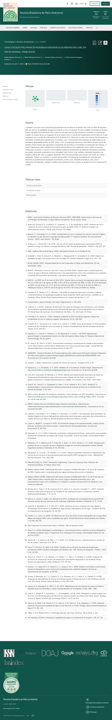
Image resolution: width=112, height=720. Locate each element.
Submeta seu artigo (57, 28)
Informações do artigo (10, 99)
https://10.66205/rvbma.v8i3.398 (38, 64)
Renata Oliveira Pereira (53, 57)
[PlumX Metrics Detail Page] (35, 98)
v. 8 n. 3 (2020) (40, 42)
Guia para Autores (76, 28)
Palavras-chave (8, 89)
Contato (89, 28)
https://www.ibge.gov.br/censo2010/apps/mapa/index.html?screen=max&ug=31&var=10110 (62, 397)
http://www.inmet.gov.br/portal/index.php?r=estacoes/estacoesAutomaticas (57, 406)
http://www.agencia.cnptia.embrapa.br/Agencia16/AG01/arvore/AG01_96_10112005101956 (63, 355)
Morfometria (31, 195)
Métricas (6, 96)
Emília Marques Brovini (12, 57)
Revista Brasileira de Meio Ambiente (41, 12)
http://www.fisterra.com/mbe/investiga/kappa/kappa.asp (49, 370)
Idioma (81, 4)
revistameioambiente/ (97, 707)
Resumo (5, 86)
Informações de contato (11, 708)
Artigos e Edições (12, 28)
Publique (43, 28)
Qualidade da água (33, 190)
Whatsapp (93, 712)
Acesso (105, 4)
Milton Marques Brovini (33, 57)
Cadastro (95, 4)
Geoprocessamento (34, 185)
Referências (7, 93)
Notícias (34, 28)
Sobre (25, 28)
